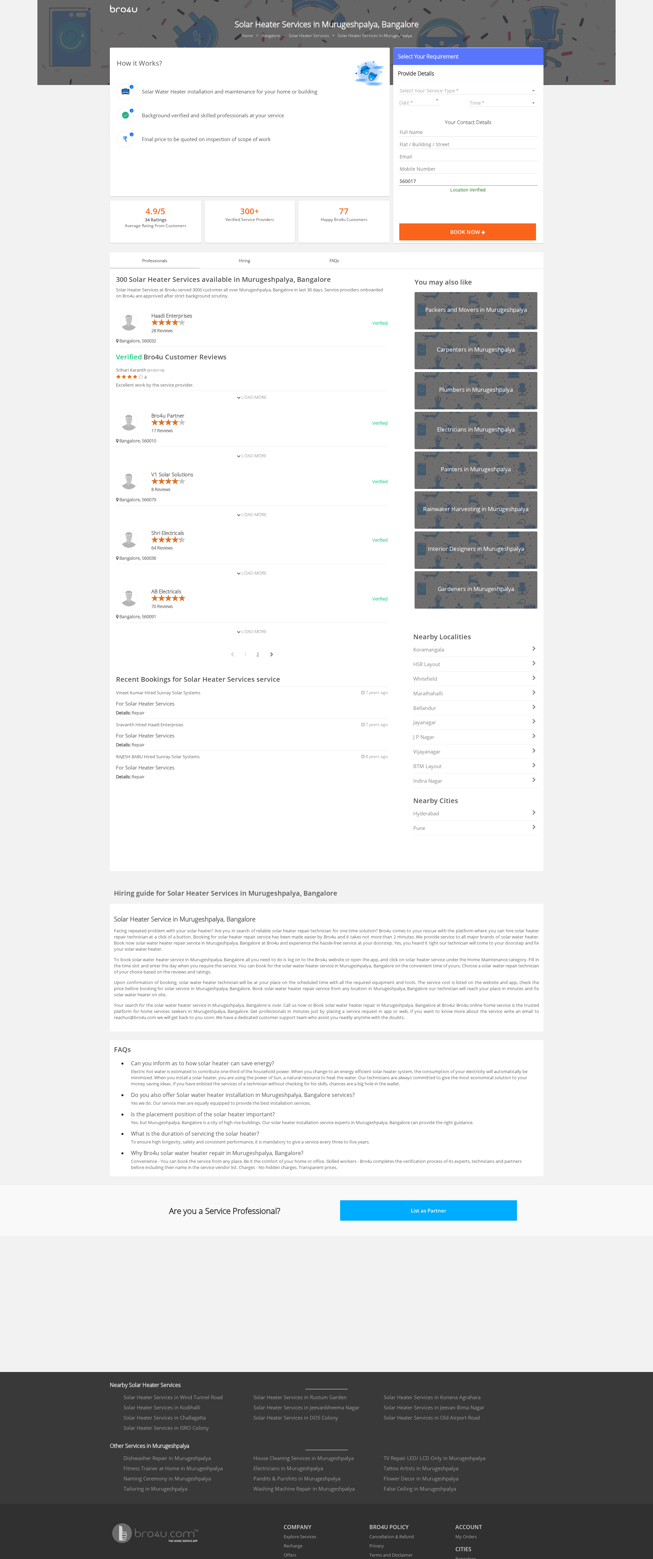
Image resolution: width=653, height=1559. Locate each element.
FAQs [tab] (334, 261)
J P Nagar (423, 736)
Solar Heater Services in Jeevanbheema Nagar (306, 1407)
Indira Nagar (427, 780)
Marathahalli (428, 693)
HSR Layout (426, 664)
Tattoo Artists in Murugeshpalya (421, 1468)
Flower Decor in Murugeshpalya (421, 1478)
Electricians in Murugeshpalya (288, 1468)
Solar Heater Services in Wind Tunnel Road (173, 1397)
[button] (468, 56)
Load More (253, 397)
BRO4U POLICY (388, 1527)
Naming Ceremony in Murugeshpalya (167, 1478)
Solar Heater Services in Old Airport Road (432, 1417)
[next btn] (271, 654)
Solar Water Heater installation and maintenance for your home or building (229, 91)
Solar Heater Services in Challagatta (164, 1417)
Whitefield (425, 678)
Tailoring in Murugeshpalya (155, 1488)
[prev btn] (232, 654)
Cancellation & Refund (391, 1536)
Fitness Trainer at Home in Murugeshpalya (173, 1468)
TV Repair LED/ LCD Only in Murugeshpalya (434, 1458)
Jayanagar (424, 722)
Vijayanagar (426, 751)
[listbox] (468, 91)
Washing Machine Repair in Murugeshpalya (304, 1488)
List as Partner (428, 1210)
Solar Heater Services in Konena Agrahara (432, 1397)
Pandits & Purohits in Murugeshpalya (296, 1478)
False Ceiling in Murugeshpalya (420, 1488)
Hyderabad (426, 813)
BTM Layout (427, 766)
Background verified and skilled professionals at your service (213, 115)
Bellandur (424, 708)
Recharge (293, 1546)
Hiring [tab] (244, 261)
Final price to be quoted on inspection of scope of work (206, 139)
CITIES (463, 1549)
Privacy (376, 1546)
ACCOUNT (468, 1527)
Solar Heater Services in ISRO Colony (166, 1427)
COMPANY (297, 1527)
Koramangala (428, 649)
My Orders (466, 1536)
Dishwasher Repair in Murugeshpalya (167, 1458)
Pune (419, 828)
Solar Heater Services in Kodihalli (161, 1407)
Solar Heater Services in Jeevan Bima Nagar (434, 1407)
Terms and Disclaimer (391, 1555)
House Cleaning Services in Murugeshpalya (303, 1458)
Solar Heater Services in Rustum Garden (300, 1397)
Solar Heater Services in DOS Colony (295, 1417)
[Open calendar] (437, 100)
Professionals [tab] (154, 261)
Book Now (465, 231)
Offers (290, 1555)
